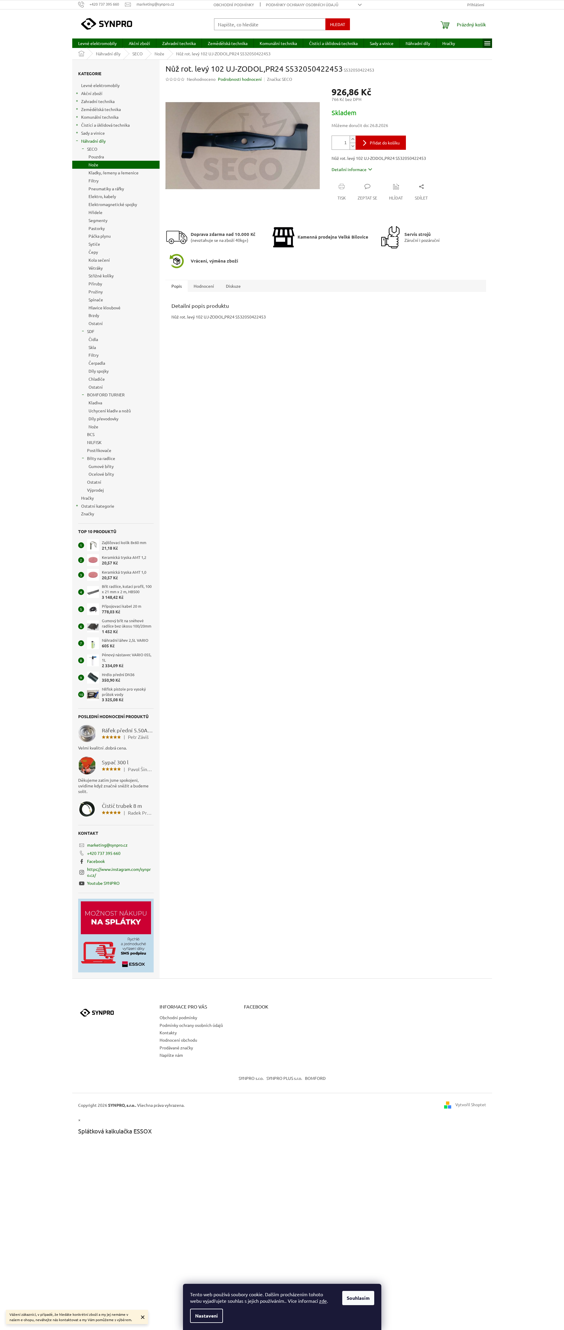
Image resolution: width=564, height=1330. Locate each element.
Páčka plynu (100, 236)
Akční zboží (91, 93)
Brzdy (94, 315)
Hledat (337, 24)
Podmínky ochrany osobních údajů (302, 4)
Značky (87, 513)
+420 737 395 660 (103, 853)
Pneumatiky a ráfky (106, 188)
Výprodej (95, 490)
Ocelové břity (101, 474)
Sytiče (94, 244)
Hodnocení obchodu (178, 1040)
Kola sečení (99, 260)
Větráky (96, 268)
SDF (90, 331)
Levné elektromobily (100, 85)
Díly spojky (99, 371)
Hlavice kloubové (104, 307)
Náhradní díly (93, 141)
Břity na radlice (101, 458)
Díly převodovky (103, 418)
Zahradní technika (98, 101)
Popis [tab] (176, 286)
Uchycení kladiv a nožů (110, 410)
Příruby (95, 283)
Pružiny (96, 291)
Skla (92, 347)
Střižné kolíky (101, 275)
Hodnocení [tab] (204, 286)
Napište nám (171, 1055)
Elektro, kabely (102, 196)
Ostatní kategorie (97, 506)
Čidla (93, 339)
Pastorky (97, 228)
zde (323, 1301)
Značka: (279, 79)
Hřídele (95, 212)
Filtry (94, 180)
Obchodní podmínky (233, 4)
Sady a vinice (93, 133)
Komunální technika (99, 117)
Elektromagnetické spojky (113, 204)
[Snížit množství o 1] (353, 146)
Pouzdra (96, 156)
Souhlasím (358, 1298)
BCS (90, 434)
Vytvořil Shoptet (470, 1104)
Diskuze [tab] (233, 286)
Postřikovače (99, 450)
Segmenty (98, 220)
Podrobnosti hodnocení (240, 79)
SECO (92, 149)
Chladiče (97, 379)
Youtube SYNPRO (103, 883)
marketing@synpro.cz (107, 844)
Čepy (93, 252)
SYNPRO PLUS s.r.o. (284, 1078)
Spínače (96, 299)
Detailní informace (349, 169)
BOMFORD (315, 1078)
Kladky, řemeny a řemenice (114, 172)
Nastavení (206, 1316)
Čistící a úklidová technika (105, 125)
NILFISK (94, 442)
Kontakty (168, 1032)
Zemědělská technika (101, 109)
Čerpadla (97, 363)
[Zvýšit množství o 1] (353, 139)
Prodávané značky (176, 1047)
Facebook (96, 861)
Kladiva (95, 402)
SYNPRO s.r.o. (251, 1078)
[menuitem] (97, 43)
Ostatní (96, 323)
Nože (93, 164)
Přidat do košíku (385, 142)
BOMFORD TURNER (106, 394)
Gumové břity (101, 466)
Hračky (87, 498)
